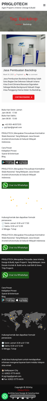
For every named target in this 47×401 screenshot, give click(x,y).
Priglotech (19, 74)
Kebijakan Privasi (9, 151)
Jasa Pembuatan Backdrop (20, 70)
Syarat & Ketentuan (10, 154)
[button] (5, 396)
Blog (4, 156)
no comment (32, 74)
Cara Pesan (7, 148)
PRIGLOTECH (14, 4)
